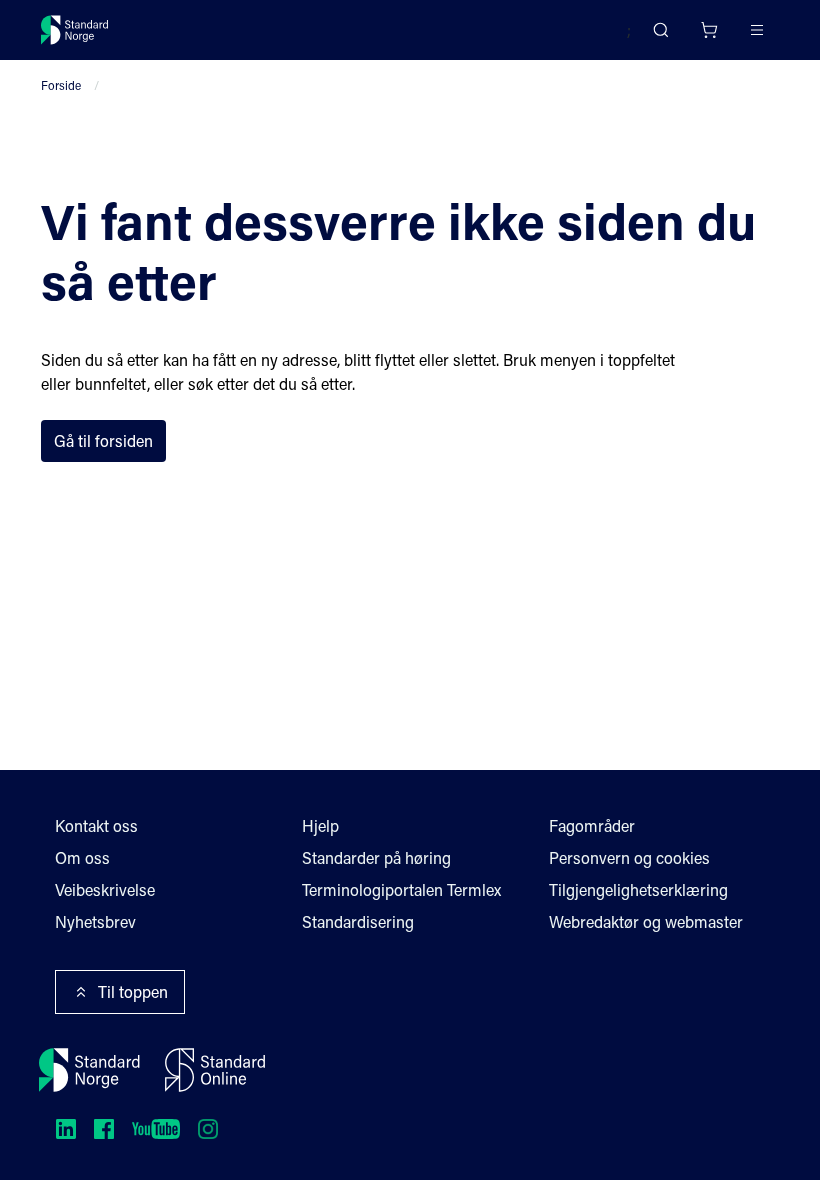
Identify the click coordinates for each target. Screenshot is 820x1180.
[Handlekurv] (709, 30)
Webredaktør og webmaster (646, 921)
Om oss (82, 857)
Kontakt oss (96, 825)
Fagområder (592, 825)
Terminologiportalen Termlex (401, 889)
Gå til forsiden (103, 440)
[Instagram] (208, 1129)
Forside (61, 85)
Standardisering (358, 921)
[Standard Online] (215, 1070)
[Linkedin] (66, 1129)
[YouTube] (156, 1129)
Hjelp (320, 825)
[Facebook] (104, 1129)
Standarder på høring (376, 857)
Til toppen (133, 991)
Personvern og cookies (629, 857)
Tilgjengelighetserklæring (638, 889)
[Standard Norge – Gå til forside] (75, 30)
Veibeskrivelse (105, 889)
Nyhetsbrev (95, 921)
